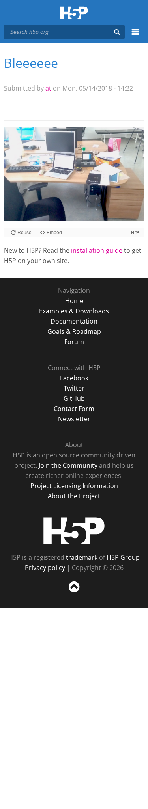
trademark (81, 557)
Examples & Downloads (74, 311)
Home (74, 300)
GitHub (74, 398)
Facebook (74, 378)
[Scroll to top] (74, 592)
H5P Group (123, 557)
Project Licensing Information (74, 485)
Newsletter (74, 419)
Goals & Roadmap (74, 331)
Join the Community (68, 465)
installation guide (96, 250)
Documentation (74, 321)
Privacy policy (45, 567)
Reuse (24, 232)
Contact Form (74, 408)
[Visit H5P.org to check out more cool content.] (135, 232)
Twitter (74, 388)
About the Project (74, 496)
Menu (135, 36)
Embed (54, 232)
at (48, 88)
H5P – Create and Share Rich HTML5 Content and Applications (74, 13)
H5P (74, 530)
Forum (74, 341)
